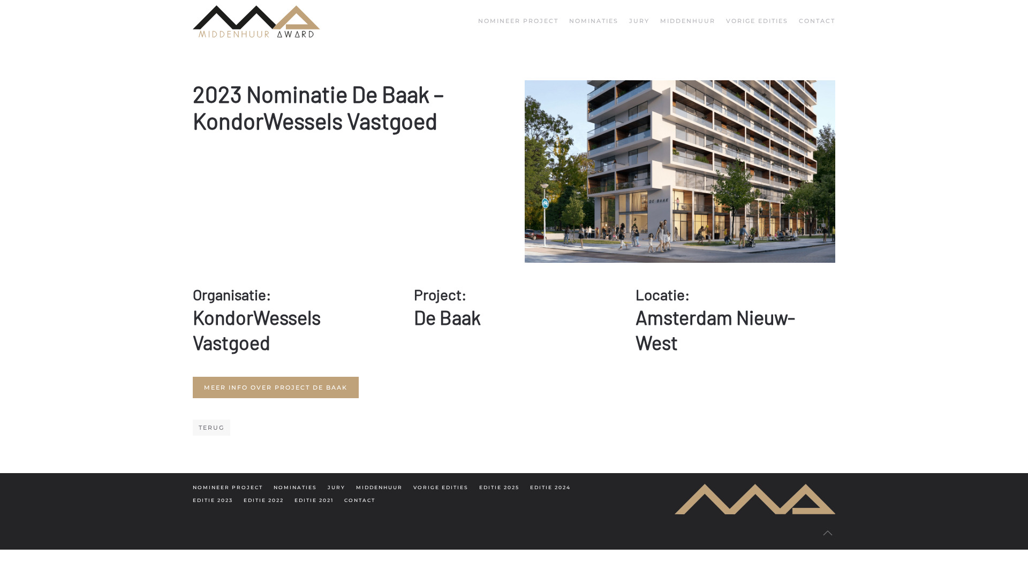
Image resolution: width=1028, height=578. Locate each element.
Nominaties (593, 21)
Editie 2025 (499, 487)
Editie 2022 (264, 500)
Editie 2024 (550, 487)
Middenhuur (687, 21)
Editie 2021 (314, 500)
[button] (827, 533)
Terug (211, 427)
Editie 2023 (213, 500)
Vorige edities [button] (757, 21)
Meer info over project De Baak (275, 387)
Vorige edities (440, 487)
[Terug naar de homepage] (256, 21)
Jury (639, 21)
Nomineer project (518, 21)
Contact (817, 21)
